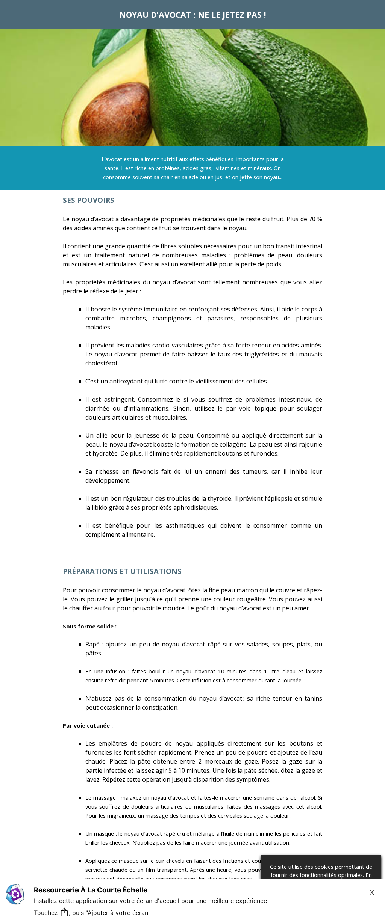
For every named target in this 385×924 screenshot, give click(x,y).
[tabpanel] (192, 15)
